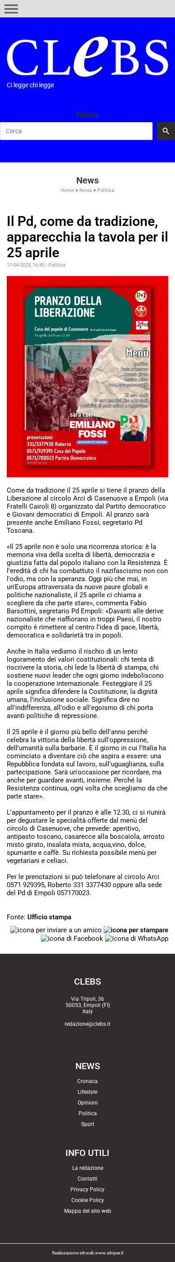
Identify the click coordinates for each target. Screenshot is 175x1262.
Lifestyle (87, 1092)
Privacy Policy (87, 1189)
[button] (11, 9)
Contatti (87, 1179)
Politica (105, 190)
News (85, 190)
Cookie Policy (87, 1200)
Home (67, 190)
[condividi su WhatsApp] (136, 938)
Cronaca (87, 1081)
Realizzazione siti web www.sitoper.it (87, 1252)
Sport (87, 1124)
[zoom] (87, 376)
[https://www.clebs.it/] (87, 57)
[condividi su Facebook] (72, 938)
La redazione (87, 1168)
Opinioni (88, 1103)
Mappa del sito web (87, 1211)
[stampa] (136, 930)
